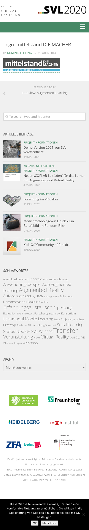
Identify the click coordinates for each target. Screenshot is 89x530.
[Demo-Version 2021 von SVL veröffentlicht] (12, 149)
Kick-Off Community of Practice (47, 244)
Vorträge (75, 337)
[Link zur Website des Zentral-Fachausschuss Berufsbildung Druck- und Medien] (23, 449)
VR (83, 337)
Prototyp (9, 325)
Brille (63, 296)
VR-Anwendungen (12, 343)
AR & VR (29, 166)
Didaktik (32, 302)
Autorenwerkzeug (19, 295)
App (46, 284)
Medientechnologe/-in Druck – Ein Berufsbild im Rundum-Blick (49, 223)
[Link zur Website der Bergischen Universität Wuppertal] (23, 405)
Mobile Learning (39, 318)
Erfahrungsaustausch (27, 307)
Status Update (16, 331)
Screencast (50, 325)
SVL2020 (45, 331)
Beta (39, 295)
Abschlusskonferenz (16, 279)
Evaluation (9, 313)
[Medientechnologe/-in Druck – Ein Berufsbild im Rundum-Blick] (12, 222)
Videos (37, 337)
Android (36, 279)
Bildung (48, 296)
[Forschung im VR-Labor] (12, 200)
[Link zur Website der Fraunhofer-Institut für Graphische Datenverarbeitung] (64, 405)
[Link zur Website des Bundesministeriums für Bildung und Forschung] (64, 449)
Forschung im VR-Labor (41, 199)
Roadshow (22, 325)
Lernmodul (13, 319)
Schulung (38, 325)
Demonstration (14, 302)
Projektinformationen (41, 142)
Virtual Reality (55, 337)
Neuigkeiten (45, 166)
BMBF (56, 296)
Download (43, 302)
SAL (30, 325)
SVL (34, 331)
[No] (83, 514)
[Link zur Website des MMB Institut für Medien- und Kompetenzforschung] (64, 427)
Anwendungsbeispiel (22, 284)
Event (20, 313)
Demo (70, 296)
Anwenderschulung (55, 279)
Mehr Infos (49, 523)
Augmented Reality (41, 289)
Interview (54, 313)
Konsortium (68, 313)
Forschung (41, 313)
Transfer (65, 330)
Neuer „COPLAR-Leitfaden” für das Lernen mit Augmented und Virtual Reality (54, 177)
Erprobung (62, 307)
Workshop (30, 343)
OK (35, 523)
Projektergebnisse (72, 319)
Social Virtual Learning (11, 11)
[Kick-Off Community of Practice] (12, 246)
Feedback (28, 313)
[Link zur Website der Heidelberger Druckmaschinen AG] (23, 427)
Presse (57, 319)
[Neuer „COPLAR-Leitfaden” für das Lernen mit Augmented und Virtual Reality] (12, 172)
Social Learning (70, 324)
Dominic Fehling (19, 53)
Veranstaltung (18, 336)
